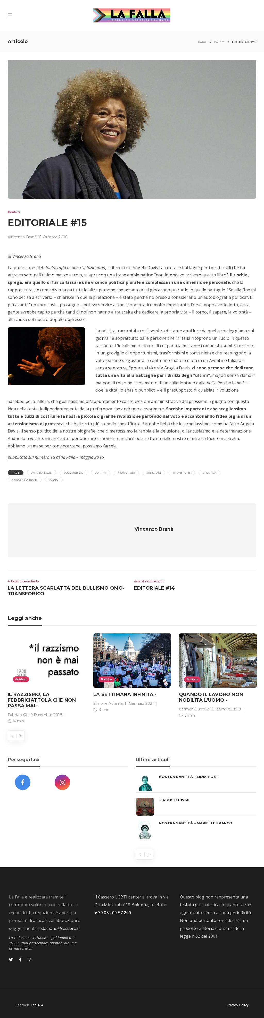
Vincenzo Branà (22, 237)
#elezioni (154, 472)
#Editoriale (126, 472)
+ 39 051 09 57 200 (112, 912)
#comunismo (73, 472)
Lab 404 (37, 1005)
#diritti (100, 472)
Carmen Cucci (192, 709)
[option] (46, 679)
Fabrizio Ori (18, 714)
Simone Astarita (108, 703)
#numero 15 (182, 472)
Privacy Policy (238, 1005)
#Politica (209, 472)
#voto (54, 479)
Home (202, 42)
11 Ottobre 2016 (52, 237)
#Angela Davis (41, 472)
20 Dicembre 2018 (224, 709)
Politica (219, 42)
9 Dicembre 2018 (46, 714)
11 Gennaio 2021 (139, 703)
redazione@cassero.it (59, 928)
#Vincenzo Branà (24, 479)
